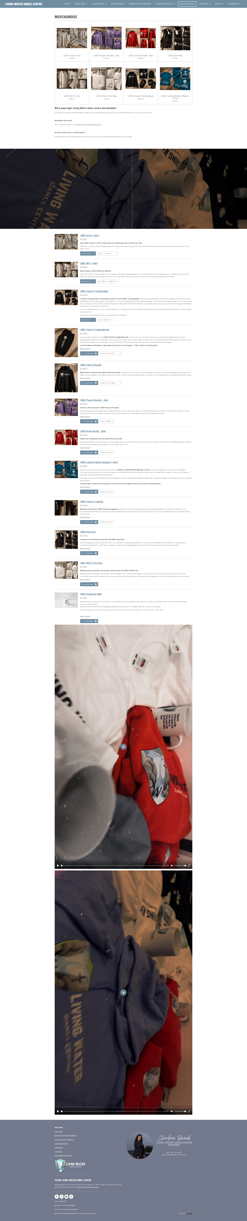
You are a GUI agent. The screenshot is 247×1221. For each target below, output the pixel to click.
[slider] (112, 865)
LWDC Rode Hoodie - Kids (141, 56)
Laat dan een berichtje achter (88, 1187)
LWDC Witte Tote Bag (106, 96)
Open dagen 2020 (61, 1143)
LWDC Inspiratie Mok (91, 594)
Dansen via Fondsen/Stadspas (66, 1135)
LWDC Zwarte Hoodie (91, 365)
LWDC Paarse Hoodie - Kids (106, 56)
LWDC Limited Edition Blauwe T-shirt (175, 97)
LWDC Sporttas (175, 56)
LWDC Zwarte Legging (91, 501)
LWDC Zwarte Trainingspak (140, 96)
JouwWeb (189, 1213)
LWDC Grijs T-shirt (72, 56)
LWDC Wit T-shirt (72, 96)
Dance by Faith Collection (64, 1139)
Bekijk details (85, 349)
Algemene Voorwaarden (64, 1155)
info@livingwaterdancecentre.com (88, 124)
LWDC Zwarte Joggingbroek (94, 329)
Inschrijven (59, 1131)
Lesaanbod (59, 1147)
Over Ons (58, 1151)
